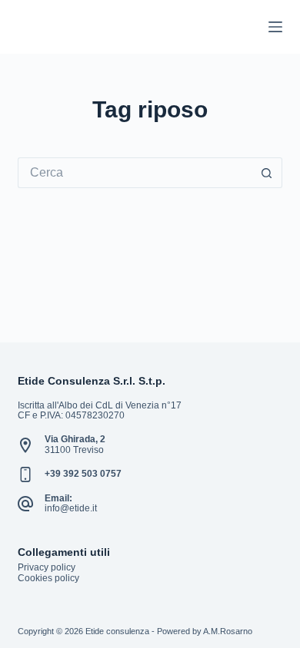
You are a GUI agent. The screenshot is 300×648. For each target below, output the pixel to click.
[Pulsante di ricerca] (267, 172)
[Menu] (275, 27)
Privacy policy (46, 567)
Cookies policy (48, 578)
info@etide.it (71, 508)
